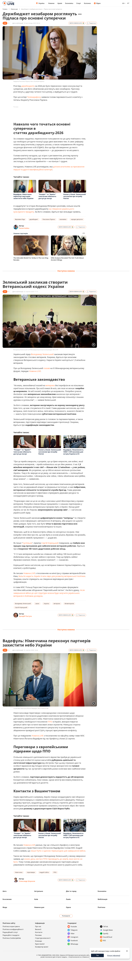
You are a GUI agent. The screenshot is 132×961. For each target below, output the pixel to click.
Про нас (38, 926)
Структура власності (42, 938)
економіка (63, 219)
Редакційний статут (10, 932)
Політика (101, 907)
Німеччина (18, 872)
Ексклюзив (7, 899)
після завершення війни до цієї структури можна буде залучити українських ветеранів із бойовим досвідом (49, 593)
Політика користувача (11, 926)
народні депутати (77, 219)
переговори (31, 872)
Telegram (74, 930)
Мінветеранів (69, 603)
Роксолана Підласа (49, 219)
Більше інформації (113, 955)
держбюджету (27, 86)
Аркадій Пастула (25, 616)
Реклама (38, 935)
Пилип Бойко (24, 228)
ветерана (50, 385)
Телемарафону (34, 97)
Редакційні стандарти (11, 935)
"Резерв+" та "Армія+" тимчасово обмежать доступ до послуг (47, 196)
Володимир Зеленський (42, 354)
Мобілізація (102, 899)
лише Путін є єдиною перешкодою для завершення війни (58, 850)
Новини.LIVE (35, 371)
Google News (108, 930)
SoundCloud (107, 937)
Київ (36, 899)
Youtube (74, 926)
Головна (5, 9)
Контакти (38, 932)
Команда (38, 941)
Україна (41, 3)
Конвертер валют (41, 947)
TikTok (105, 926)
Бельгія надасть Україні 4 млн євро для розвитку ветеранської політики (52, 576)
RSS (104, 940)
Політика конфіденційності (13, 929)
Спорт (78, 3)
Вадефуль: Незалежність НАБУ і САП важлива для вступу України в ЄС (73, 452)
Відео (98, 3)
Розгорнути (66, 916)
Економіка (69, 3)
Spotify (105, 933)
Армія (59, 3)
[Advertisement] (48, 112)
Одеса (68, 907)
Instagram (74, 937)
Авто (4, 891)
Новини (51, 3)
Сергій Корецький (49, 543)
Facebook (74, 940)
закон (37, 603)
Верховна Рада (20, 219)
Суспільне (27, 543)
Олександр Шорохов (27, 881)
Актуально (38, 891)
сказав (47, 368)
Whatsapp (74, 944)
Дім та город (71, 891)
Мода (5, 907)
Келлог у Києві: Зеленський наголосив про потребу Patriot (74, 196)
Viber (73, 933)
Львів (68, 899)
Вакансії (38, 929)
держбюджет (33, 219)
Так (97, 955)
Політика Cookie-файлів (12, 938)
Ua (123, 3)
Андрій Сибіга (44, 872)
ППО (50, 721)
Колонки (87, 3)
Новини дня (14, 9)
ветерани (57, 603)
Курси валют (40, 944)
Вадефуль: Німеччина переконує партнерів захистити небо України (23, 196)
